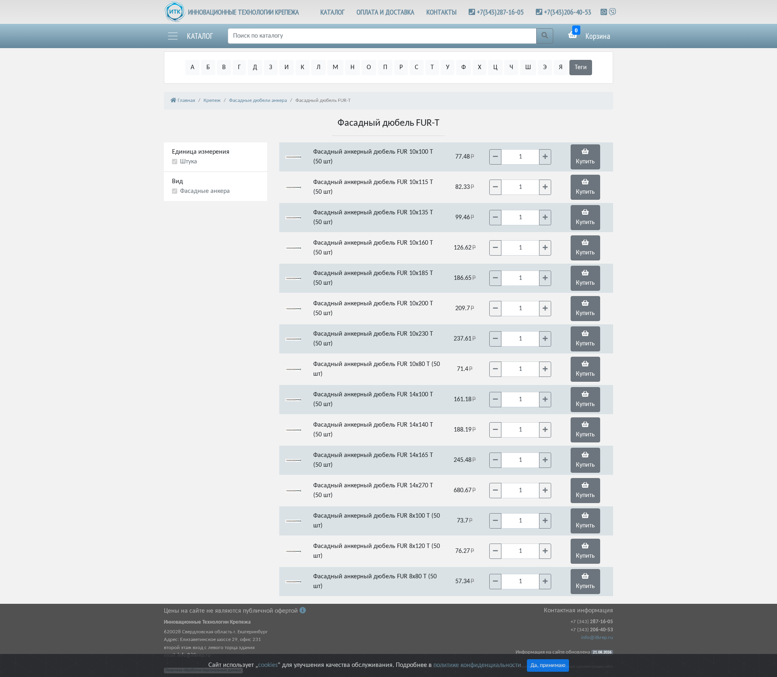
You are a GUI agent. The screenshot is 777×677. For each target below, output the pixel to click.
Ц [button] (495, 67)
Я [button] (561, 67)
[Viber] (612, 12)
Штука (188, 162)
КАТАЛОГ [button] (332, 12)
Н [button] (352, 67)
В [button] (224, 67)
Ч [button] (511, 67)
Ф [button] (463, 67)
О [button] (369, 67)
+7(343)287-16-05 (500, 12)
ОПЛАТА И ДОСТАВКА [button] (385, 12)
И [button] (286, 67)
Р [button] (401, 67)
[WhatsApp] (605, 12)
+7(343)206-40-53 (567, 12)
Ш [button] (528, 67)
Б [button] (208, 67)
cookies (268, 665)
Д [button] (255, 67)
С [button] (416, 67)
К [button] (302, 67)
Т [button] (432, 67)
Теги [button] (581, 67)
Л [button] (318, 67)
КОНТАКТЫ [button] (441, 12)
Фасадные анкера (205, 191)
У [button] (447, 67)
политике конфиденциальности (477, 665)
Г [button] (239, 67)
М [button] (335, 67)
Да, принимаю (548, 665)
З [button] (270, 67)
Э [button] (545, 67)
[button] (190, 36)
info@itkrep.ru (597, 637)
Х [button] (479, 67)
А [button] (192, 67)
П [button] (385, 67)
